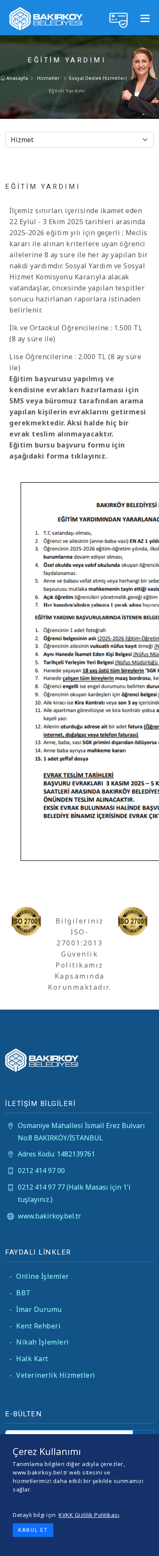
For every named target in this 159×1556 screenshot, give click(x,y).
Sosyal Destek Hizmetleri (98, 78)
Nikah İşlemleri (39, 1342)
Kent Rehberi (35, 1326)
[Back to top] (146, 1543)
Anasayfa (16, 78)
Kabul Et (33, 1530)
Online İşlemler (39, 1276)
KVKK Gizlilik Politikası (89, 1515)
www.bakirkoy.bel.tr (49, 1216)
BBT (20, 1292)
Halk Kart (28, 1358)
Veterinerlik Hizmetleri (52, 1375)
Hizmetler (48, 78)
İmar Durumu (35, 1309)
